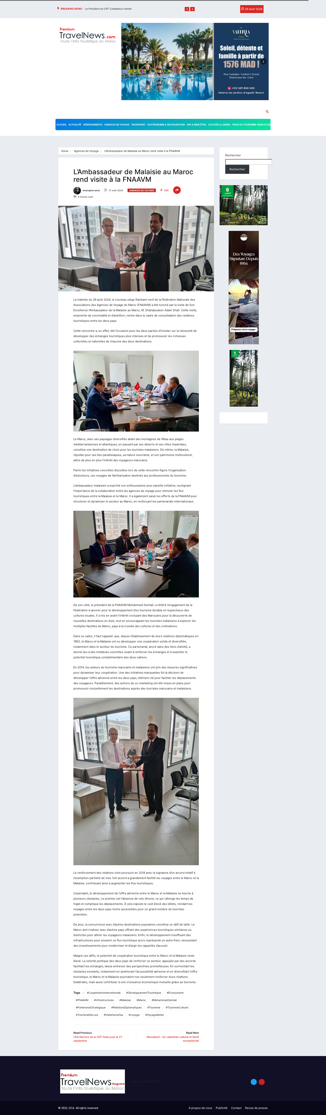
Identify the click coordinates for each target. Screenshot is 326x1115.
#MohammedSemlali (164, 1000)
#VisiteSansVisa (113, 1014)
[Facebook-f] (218, 10)
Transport (138, 124)
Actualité (74, 124)
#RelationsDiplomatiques (126, 1007)
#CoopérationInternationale (104, 992)
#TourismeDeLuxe (87, 1014)
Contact (236, 1108)
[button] (187, 9)
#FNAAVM (82, 1000)
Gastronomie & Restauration (166, 124)
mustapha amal (91, 190)
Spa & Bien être (196, 124)
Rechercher (233, 155)
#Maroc (141, 1000)
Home (64, 150)
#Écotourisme (175, 992)
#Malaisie (125, 1000)
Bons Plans (264, 124)
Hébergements (92, 124)
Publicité (222, 1108)
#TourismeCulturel (177, 1007)
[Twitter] (226, 10)
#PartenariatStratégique (91, 1007)
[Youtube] (262, 1082)
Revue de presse (256, 1108)
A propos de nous (200, 1108)
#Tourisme (153, 1007)
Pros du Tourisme (243, 124)
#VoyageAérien (154, 1014)
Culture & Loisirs (219, 124)
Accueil (61, 124)
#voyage (134, 1014)
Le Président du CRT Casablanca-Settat (108, 8)
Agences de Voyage (116, 124)
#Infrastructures (104, 1000)
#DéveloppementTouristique (143, 992)
